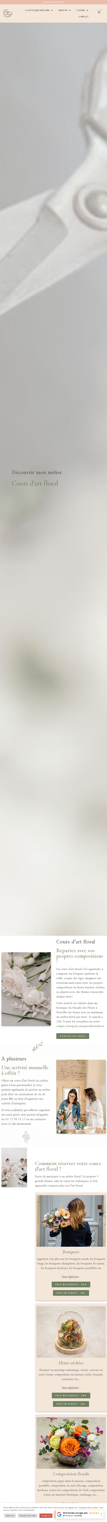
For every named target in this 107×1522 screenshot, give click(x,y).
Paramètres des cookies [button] (28, 1515)
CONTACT (83, 16)
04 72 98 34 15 (15, 1119)
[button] (79, 1514)
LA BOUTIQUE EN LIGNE (37, 10)
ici (9, 1124)
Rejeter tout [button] (10, 1515)
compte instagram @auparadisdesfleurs (80, 1026)
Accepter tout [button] (46, 1515)
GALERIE (80, 10)
